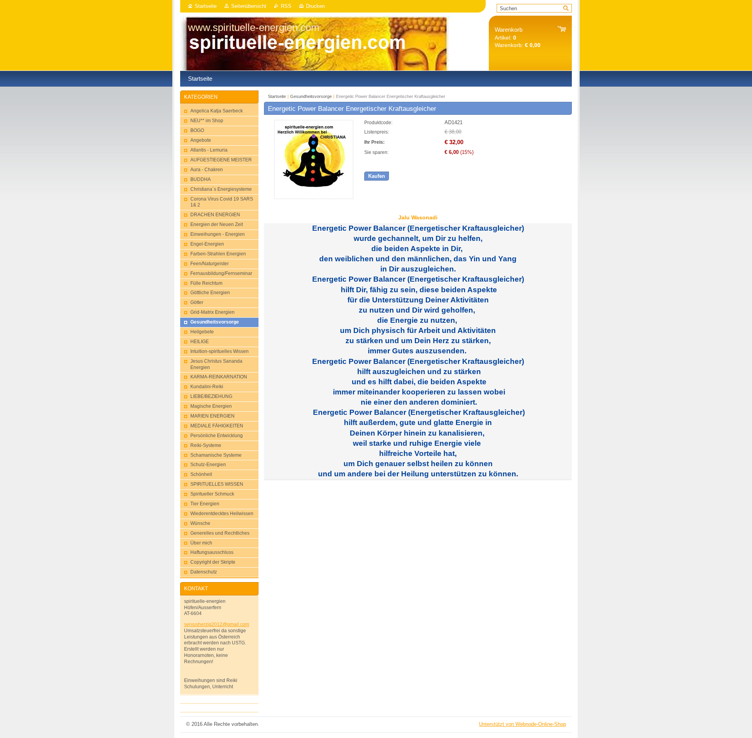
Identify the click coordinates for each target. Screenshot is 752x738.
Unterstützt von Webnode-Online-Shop (522, 724)
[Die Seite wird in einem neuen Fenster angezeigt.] (313, 197)
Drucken (315, 6)
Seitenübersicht (248, 6)
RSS (286, 6)
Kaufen (376, 176)
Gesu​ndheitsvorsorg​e (311, 96)
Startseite (206, 6)
